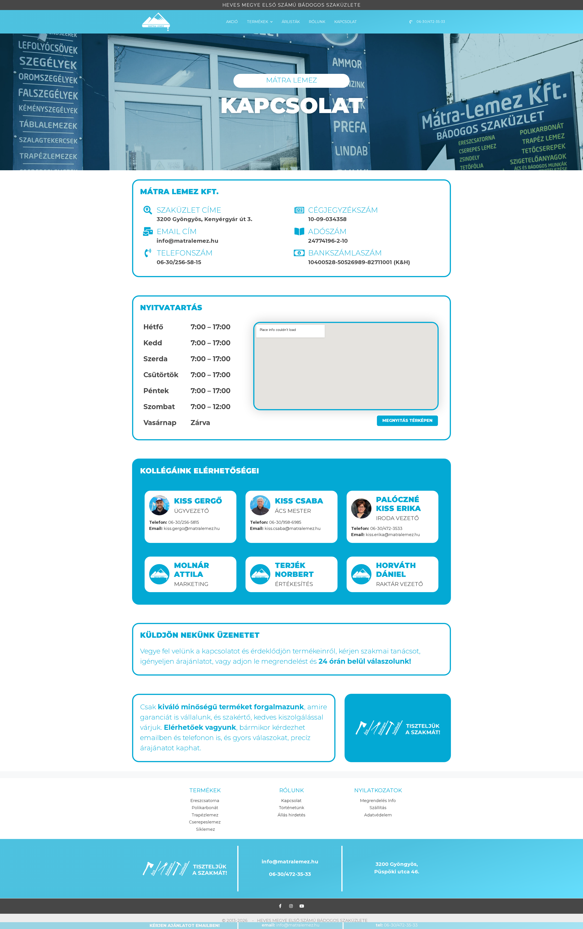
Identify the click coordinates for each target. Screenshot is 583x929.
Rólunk (317, 22)
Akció (232, 22)
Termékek (257, 22)
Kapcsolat (345, 22)
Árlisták (291, 22)
